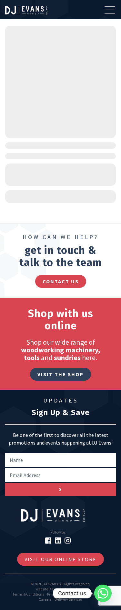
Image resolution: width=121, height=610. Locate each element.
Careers (45, 599)
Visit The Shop (60, 374)
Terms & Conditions (28, 594)
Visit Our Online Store (60, 559)
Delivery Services (68, 599)
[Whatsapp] (103, 593)
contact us (61, 281)
